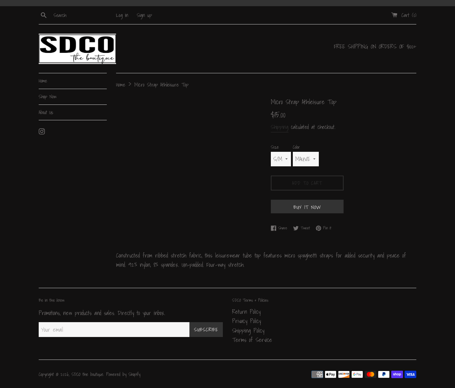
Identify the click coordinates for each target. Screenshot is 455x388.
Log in (122, 15)
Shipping (279, 126)
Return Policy (246, 311)
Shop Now (47, 96)
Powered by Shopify (123, 374)
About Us (46, 112)
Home (43, 81)
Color (296, 147)
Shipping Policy (248, 330)
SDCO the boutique (87, 374)
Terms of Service (252, 339)
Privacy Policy (246, 321)
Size (275, 147)
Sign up (144, 15)
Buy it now (307, 207)
